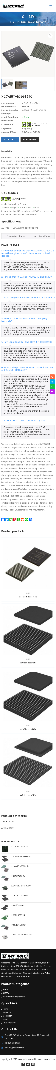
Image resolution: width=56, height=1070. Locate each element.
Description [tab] (7, 151)
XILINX (4, 821)
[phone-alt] (52, 376)
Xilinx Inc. (26, 106)
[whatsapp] (52, 386)
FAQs (5, 1019)
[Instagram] (33, 1064)
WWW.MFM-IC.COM (46, 1059)
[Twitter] (28, 1064)
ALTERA (4, 828)
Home (5, 1009)
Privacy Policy (9, 1023)
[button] (50, 35)
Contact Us (8, 1016)
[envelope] (52, 391)
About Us (7, 1012)
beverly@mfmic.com (14, 1047)
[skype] (52, 381)
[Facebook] (23, 1064)
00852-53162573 (12, 1043)
